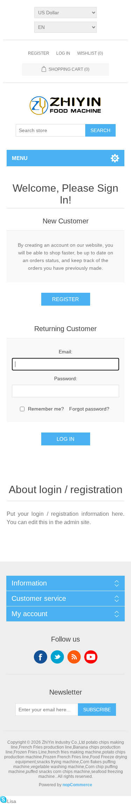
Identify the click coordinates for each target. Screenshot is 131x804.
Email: (65, 351)
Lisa (11, 801)
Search (100, 130)
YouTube (90, 657)
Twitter (57, 657)
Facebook (40, 657)
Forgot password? (89, 409)
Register (38, 53)
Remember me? (46, 409)
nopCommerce (77, 784)
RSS (74, 657)
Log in (63, 53)
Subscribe (97, 709)
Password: (65, 378)
